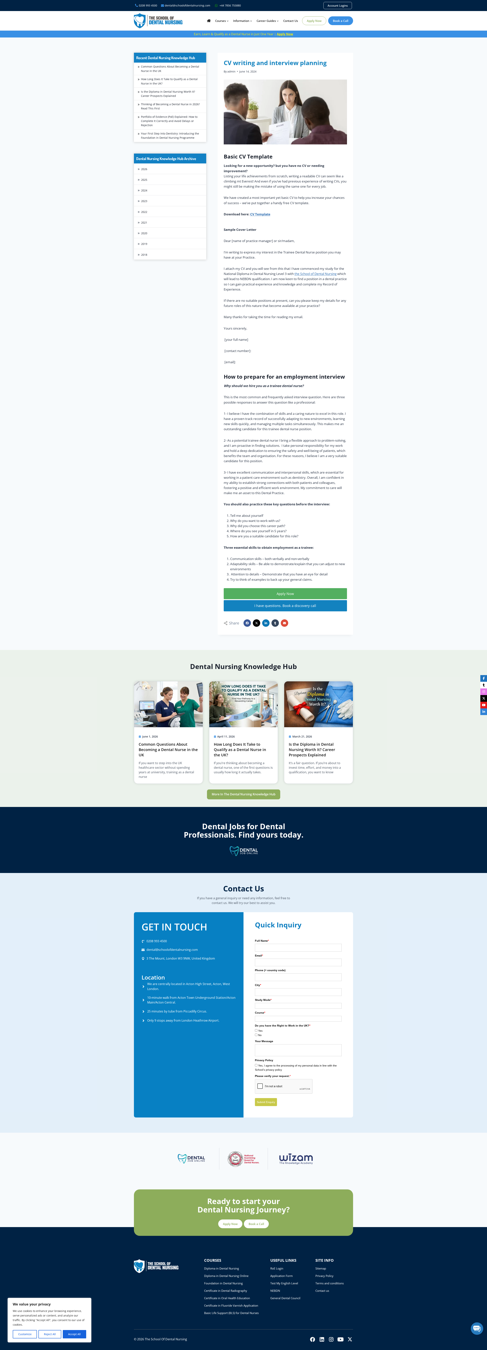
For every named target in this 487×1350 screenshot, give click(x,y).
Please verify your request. (272, 1076)
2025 (144, 180)
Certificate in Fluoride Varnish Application (231, 1305)
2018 (144, 254)
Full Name (262, 940)
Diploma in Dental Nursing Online (226, 1276)
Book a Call (340, 21)
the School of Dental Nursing (315, 274)
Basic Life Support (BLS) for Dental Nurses (231, 1313)
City (258, 985)
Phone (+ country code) (270, 970)
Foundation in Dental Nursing (223, 1283)
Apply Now (314, 21)
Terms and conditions (329, 1283)
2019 (144, 244)
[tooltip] (483, 678)
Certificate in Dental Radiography (225, 1291)
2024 (144, 190)
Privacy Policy (324, 1276)
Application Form (281, 1276)
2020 (144, 233)
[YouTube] (340, 1339)
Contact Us (290, 21)
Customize (25, 1334)
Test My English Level (284, 1283)
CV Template (260, 214)
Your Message (264, 1041)
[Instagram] (331, 1339)
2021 (144, 222)
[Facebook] (312, 1339)
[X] (350, 1339)
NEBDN (275, 1291)
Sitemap (320, 1268)
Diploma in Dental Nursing (221, 1268)
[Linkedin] (322, 1339)
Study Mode (263, 999)
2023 (144, 201)
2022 (144, 212)
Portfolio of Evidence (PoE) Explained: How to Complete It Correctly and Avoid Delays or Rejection (169, 121)
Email (259, 955)
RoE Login (276, 1268)
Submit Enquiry (266, 1102)
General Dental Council (285, 1298)
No (260, 1035)
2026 (144, 169)
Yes (260, 1030)
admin (231, 71)
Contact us (322, 1291)
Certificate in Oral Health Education (227, 1298)
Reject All (50, 1334)
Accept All (74, 1334)
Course (260, 1012)
